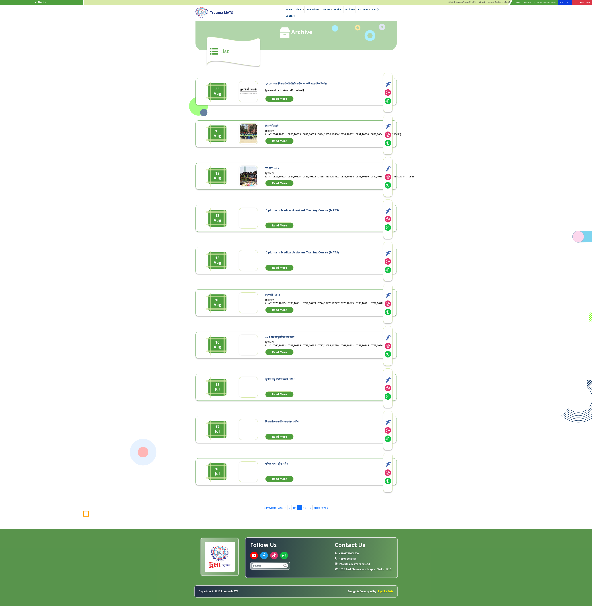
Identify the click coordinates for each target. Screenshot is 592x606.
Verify (375, 9)
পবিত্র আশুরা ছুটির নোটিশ (276, 463)
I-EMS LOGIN (565, 2)
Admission (312, 9)
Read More (279, 99)
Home (289, 9)
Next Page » (321, 507)
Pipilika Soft (385, 591)
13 (309, 507)
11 (299, 507)
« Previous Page (273, 507)
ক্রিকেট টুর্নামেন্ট (271, 125)
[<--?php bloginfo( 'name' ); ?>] (201, 12)
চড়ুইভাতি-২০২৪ (272, 294)
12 (304, 507)
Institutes (363, 9)
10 (294, 507)
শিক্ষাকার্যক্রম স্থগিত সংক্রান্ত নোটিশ (281, 421)
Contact (290, 15)
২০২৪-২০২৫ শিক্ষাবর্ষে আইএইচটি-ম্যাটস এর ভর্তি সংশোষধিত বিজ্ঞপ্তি (296, 83)
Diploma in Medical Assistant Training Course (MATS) (302, 210)
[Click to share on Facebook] (388, 84)
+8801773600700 (523, 2)
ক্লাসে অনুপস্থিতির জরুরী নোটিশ (279, 379)
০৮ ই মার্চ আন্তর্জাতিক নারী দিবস (279, 337)
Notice (337, 9)
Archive (349, 9)
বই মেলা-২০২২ (272, 168)
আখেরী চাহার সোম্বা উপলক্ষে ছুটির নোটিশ (445, 2)
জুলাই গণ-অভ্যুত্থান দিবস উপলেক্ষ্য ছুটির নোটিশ (478, 2)
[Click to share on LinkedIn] (388, 92)
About (299, 9)
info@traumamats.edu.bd (545, 2)
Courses (326, 9)
